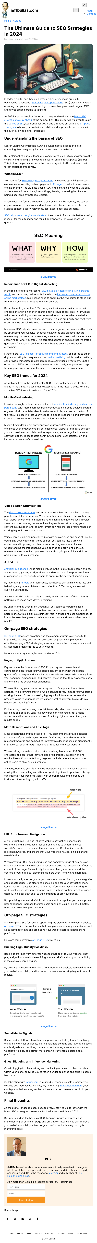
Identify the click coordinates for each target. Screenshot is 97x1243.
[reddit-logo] (30, 1219)
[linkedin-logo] (23, 1219)
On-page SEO (12, 636)
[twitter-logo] (15, 1219)
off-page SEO (12, 926)
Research (38, 1233)
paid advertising (56, 357)
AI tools (25, 582)
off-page (57, 184)
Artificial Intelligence (16, 568)
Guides (17, 20)
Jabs (12, 1233)
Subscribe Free (26, 1200)
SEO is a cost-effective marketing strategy (44, 353)
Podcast (20, 1233)
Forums (71, 1233)
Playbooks (49, 1233)
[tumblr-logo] (38, 1219)
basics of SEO (16, 123)
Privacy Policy (82, 1233)
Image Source (48, 276)
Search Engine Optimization (47, 102)
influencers (32, 1082)
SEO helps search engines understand (25, 215)
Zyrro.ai (53, 1173)
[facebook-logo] (8, 1219)
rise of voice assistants (22, 512)
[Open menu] (76, 10)
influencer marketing (71, 1085)
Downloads (60, 1233)
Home (7, 20)
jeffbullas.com (24, 10)
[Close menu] (84, 5)
